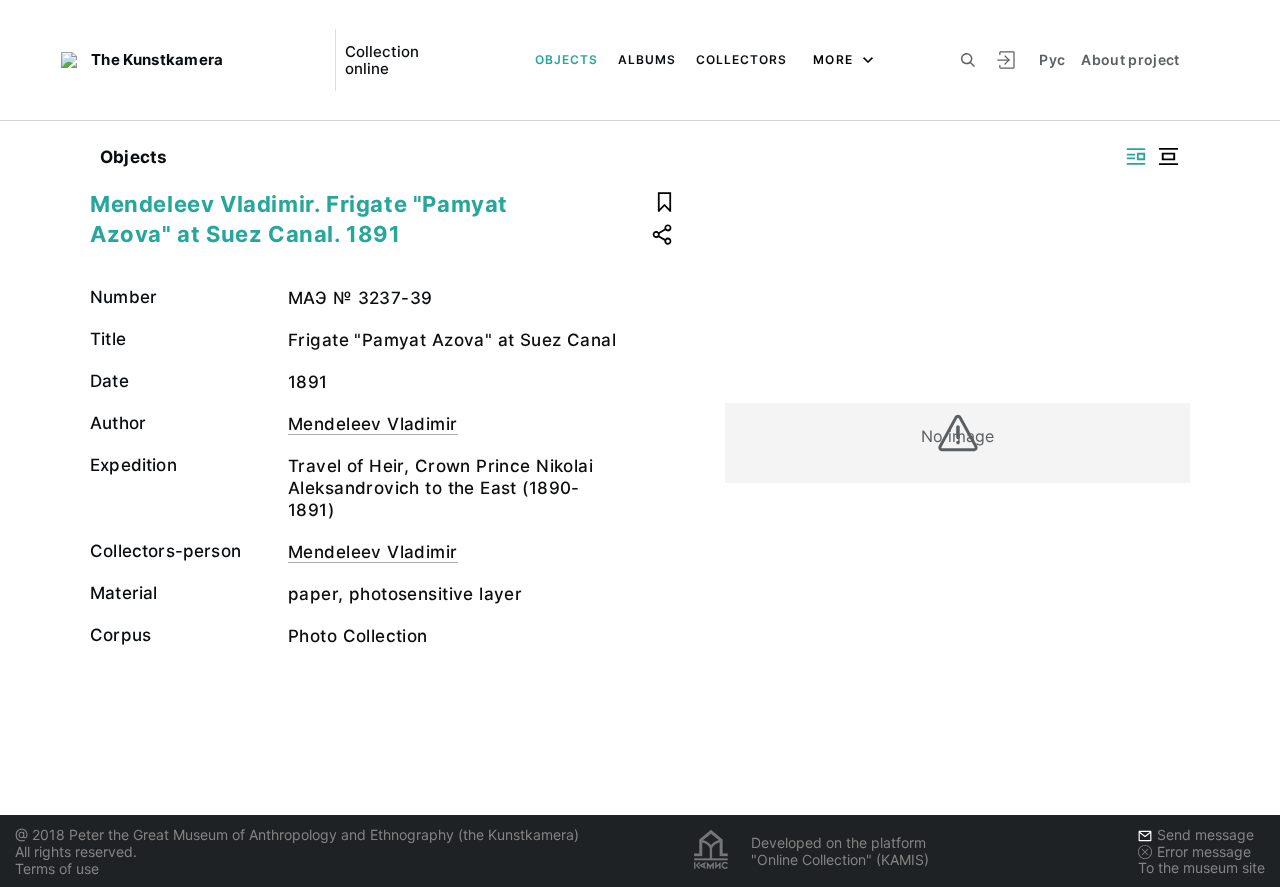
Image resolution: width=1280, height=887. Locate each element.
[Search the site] (968, 60)
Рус (1052, 59)
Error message (1204, 851)
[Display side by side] (1136, 156)
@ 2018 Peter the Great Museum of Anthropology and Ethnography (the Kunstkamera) (297, 834)
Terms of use (57, 868)
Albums (647, 59)
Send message (1205, 834)
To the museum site (1201, 867)
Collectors (741, 59)
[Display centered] (1168, 156)
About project (1130, 59)
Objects (566, 59)
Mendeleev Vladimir (373, 424)
